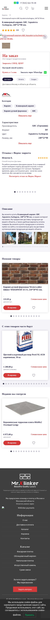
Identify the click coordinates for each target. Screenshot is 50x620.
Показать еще (25, 116)
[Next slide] (45, 37)
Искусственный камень (25, 565)
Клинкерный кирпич (25, 106)
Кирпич (4, 15)
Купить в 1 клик (9, 72)
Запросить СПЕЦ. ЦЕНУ (13, 63)
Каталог (25, 529)
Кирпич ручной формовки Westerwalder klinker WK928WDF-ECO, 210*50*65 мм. (22, 288)
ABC (34, 111)
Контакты (25, 538)
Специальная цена (39, 299)
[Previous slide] (5, 37)
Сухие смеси (25, 569)
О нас (25, 520)
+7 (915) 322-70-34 (28, 2)
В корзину (12, 308)
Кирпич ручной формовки (15, 111)
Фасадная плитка (25, 551)
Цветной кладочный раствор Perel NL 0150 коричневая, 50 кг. (24, 355)
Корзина (25, 533)
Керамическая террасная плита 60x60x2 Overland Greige (22, 423)
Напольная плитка (25, 560)
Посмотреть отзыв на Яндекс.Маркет (25, 176)
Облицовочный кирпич (25, 556)
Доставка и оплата (25, 524)
